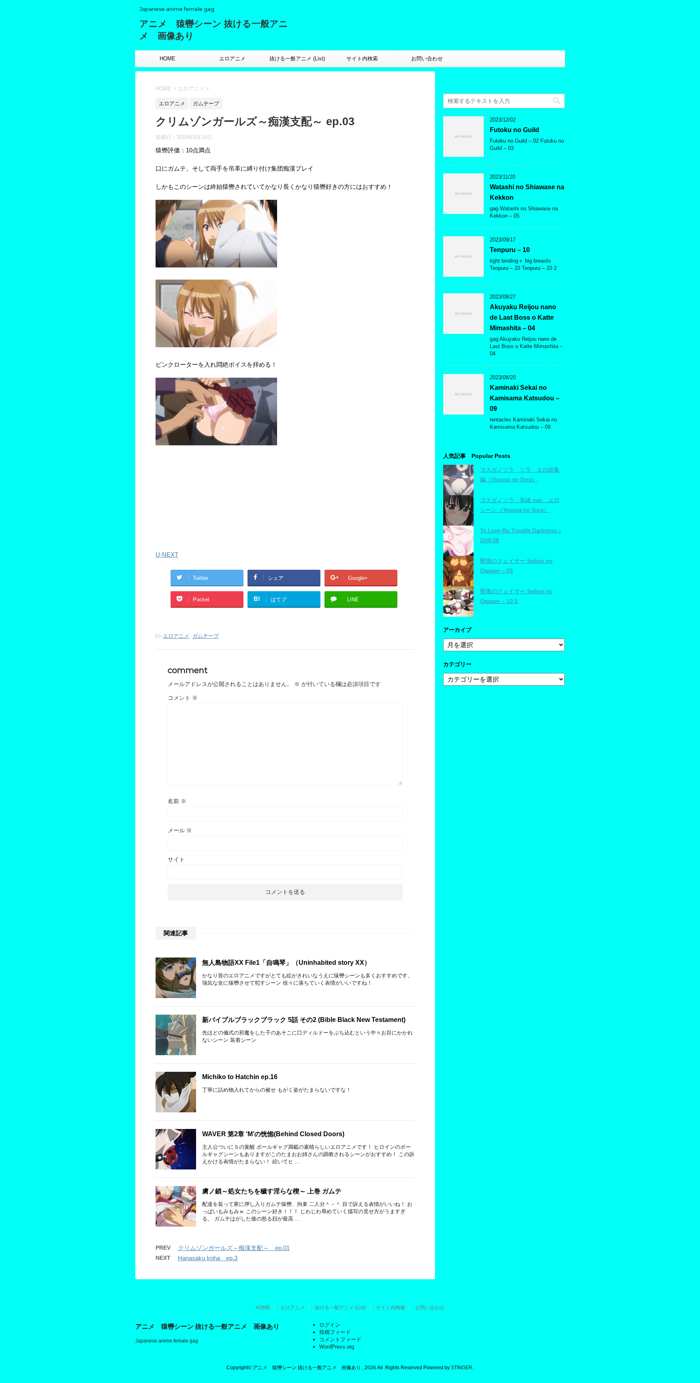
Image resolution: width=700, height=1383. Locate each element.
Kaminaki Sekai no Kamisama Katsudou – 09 (524, 398)
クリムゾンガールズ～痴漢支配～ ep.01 (234, 1247)
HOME (167, 59)
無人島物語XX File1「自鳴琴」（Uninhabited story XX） (286, 962)
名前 (177, 801)
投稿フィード (335, 1332)
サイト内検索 (362, 59)
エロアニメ (232, 59)
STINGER (461, 1367)
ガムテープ (205, 636)
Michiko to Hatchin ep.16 (239, 1076)
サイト (176, 859)
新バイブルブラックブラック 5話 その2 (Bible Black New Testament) (303, 1019)
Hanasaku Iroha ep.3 (207, 1258)
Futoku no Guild (514, 129)
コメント (183, 698)
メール (180, 830)
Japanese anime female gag (166, 1341)
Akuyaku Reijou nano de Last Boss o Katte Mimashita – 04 (523, 317)
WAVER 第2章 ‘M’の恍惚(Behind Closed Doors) (273, 1134)
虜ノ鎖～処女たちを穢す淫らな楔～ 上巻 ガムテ (271, 1191)
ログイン (329, 1325)
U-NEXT (167, 554)
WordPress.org (336, 1347)
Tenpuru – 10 (510, 249)
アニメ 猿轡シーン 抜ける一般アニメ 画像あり (207, 1326)
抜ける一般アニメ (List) (297, 59)
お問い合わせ (427, 59)
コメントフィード (340, 1339)
